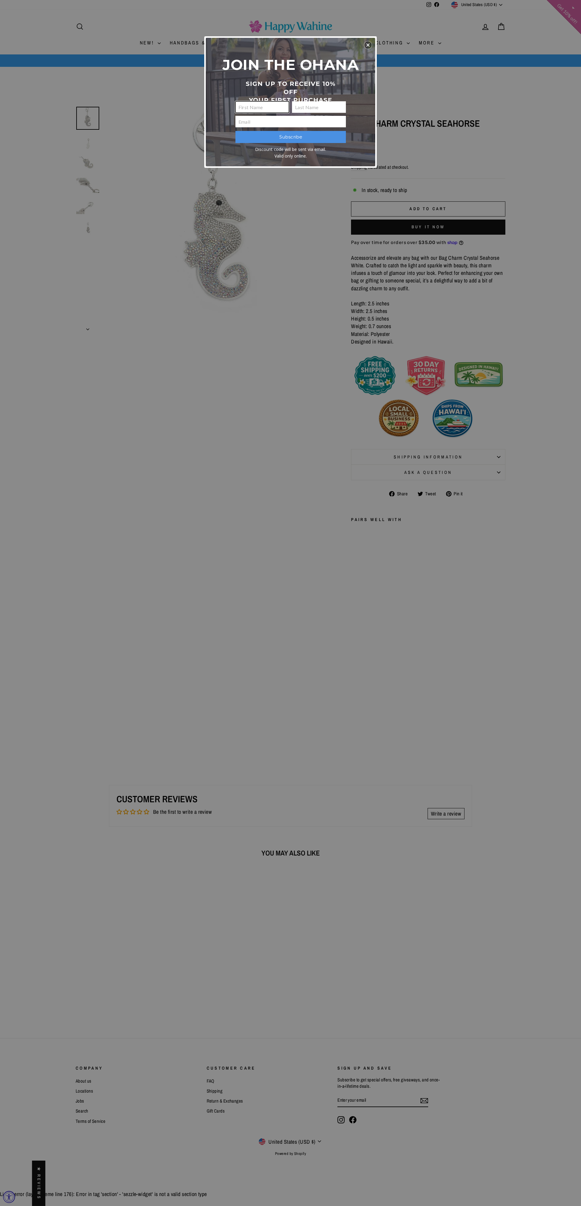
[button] (368, 45)
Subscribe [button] (290, 137)
